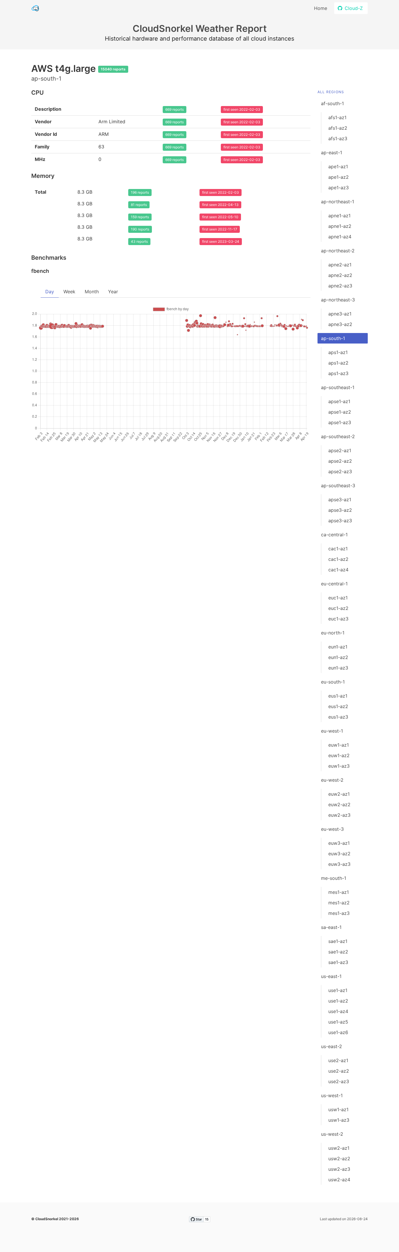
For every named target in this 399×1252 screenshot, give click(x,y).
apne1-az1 (339, 216)
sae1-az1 (337, 941)
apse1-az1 (339, 401)
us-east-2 (331, 1046)
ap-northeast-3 (338, 300)
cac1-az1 (338, 549)
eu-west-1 (332, 731)
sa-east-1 (331, 927)
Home (320, 8)
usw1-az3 (338, 1120)
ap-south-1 (333, 338)
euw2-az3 (339, 815)
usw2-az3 (339, 1169)
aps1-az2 (338, 363)
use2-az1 (338, 1060)
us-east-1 (331, 976)
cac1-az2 (338, 559)
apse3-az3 (340, 520)
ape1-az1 (338, 166)
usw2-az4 (339, 1179)
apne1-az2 (339, 226)
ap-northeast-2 (338, 251)
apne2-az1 (339, 265)
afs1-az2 (337, 128)
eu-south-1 (333, 682)
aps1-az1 (338, 352)
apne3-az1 (339, 314)
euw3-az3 (339, 864)
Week (69, 291)
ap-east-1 (331, 152)
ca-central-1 (334, 534)
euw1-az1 (338, 745)
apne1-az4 (339, 237)
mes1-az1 (338, 892)
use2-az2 (338, 1071)
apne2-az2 (340, 275)
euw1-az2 (339, 755)
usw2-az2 (339, 1158)
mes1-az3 (339, 913)
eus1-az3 (338, 717)
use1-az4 (338, 1011)
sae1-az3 (338, 962)
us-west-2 (332, 1134)
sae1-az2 (338, 952)
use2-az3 (338, 1081)
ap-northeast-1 (337, 201)
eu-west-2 (332, 780)
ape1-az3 (338, 187)
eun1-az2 (338, 657)
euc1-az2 (338, 608)
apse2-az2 (340, 461)
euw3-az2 (339, 853)
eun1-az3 (338, 668)
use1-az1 (337, 990)
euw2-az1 (339, 794)
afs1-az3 (337, 138)
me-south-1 (333, 878)
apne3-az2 (340, 324)
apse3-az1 (339, 499)
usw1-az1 (338, 1109)
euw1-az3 (339, 766)
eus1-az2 (338, 706)
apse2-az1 (339, 450)
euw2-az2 (339, 804)
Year (113, 291)
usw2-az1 (338, 1148)
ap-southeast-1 (337, 387)
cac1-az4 (338, 570)
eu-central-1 (334, 584)
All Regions (331, 92)
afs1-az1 (337, 117)
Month (92, 291)
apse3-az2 (340, 510)
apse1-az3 (339, 422)
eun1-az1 (337, 647)
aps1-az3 (338, 373)
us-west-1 (332, 1095)
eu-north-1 (332, 633)
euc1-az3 (338, 619)
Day (49, 291)
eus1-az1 (337, 696)
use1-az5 (338, 1022)
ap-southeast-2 (338, 436)
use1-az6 (338, 1032)
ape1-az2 (338, 177)
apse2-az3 (340, 471)
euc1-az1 (338, 598)
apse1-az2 (339, 412)
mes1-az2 (339, 903)
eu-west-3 (332, 829)
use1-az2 (338, 1001)
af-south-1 (332, 103)
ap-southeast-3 (338, 485)
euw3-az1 (339, 843)
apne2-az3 (340, 286)
